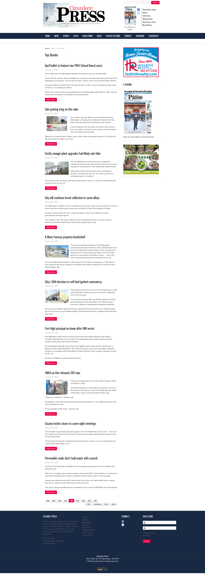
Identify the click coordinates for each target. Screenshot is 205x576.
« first (88, 504)
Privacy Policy (87, 535)
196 (95, 501)
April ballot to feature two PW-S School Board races (73, 65)
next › (106, 504)
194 (83, 501)
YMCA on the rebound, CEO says (62, 373)
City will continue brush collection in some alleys (72, 198)
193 (77, 501)
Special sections (113, 35)
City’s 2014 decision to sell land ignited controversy (73, 282)
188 (47, 501)
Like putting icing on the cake (61, 109)
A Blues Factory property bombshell (65, 237)
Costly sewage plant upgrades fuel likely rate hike (72, 153)
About (145, 13)
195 (89, 501)
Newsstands (148, 19)
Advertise (146, 16)
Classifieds (153, 35)
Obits (99, 35)
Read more (52, 100)
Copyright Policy (88, 530)
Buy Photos (147, 25)
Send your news (149, 22)
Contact (128, 35)
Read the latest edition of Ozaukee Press (138, 137)
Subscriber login (149, 9)
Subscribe (140, 35)
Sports (66, 35)
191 (65, 501)
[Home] (78, 25)
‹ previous (97, 504)
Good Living (88, 35)
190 (59, 501)
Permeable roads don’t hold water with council (71, 458)
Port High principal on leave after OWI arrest (69, 328)
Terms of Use (87, 532)
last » (114, 504)
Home (47, 35)
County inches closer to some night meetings (70, 423)
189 (53, 501)
